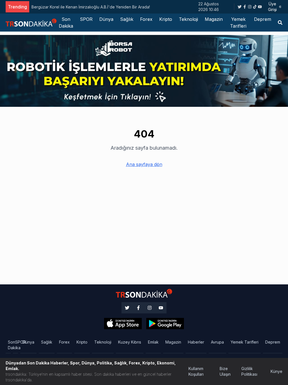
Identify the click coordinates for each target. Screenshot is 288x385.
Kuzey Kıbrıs (129, 342)
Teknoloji (188, 19)
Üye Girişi (272, 6)
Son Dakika (66, 22)
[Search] (280, 22)
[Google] (123, 323)
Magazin (214, 19)
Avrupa (217, 342)
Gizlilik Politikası (249, 371)
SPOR (86, 19)
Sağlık (126, 19)
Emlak (153, 342)
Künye (276, 371)
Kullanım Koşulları (196, 371)
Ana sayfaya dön (144, 164)
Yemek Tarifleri (238, 22)
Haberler (196, 342)
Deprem (262, 19)
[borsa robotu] (144, 70)
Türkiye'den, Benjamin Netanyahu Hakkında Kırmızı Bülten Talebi (91, 7)
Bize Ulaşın (225, 371)
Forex (146, 19)
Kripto (165, 19)
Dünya (106, 19)
